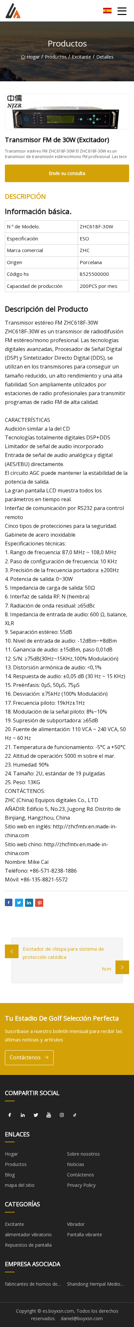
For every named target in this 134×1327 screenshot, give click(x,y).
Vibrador (76, 1224)
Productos (56, 57)
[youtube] (49, 1115)
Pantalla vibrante (84, 1234)
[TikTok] (75, 1115)
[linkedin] (23, 1115)
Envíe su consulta (67, 173)
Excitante (81, 57)
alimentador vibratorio (28, 1234)
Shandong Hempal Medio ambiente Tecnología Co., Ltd (98, 1285)
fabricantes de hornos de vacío (31, 1285)
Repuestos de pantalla (28, 1245)
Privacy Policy (81, 1185)
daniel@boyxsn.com (82, 1318)
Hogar (33, 57)
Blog (10, 1175)
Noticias (75, 1164)
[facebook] (10, 1115)
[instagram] (62, 1115)
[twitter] (36, 1115)
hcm (106, 968)
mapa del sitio (19, 1185)
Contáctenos (25, 1057)
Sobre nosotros (83, 1154)
